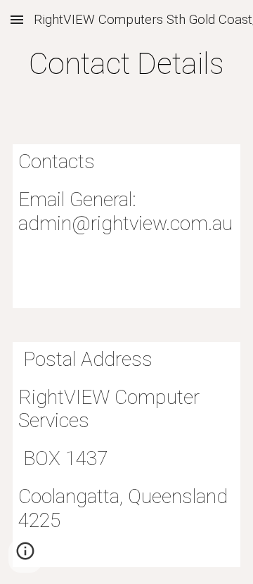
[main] (126, 63)
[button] (17, 19)
